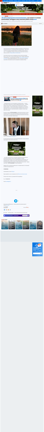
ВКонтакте (19, 174)
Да (16, 5)
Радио (33, 2)
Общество (19, 0)
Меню (1, 1)
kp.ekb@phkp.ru (8, 181)
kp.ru (28, 207)
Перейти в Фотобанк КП (12, 136)
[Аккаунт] (43, 1)
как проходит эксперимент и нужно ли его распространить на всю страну (19, 99)
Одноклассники (24, 174)
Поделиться (40, 23)
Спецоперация (11, 0)
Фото (4, 0)
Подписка (40, 2)
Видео (7, 0)
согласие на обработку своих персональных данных (36, 255)
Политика (15, 0)
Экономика (23, 0)
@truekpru (7, 205)
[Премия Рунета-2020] (11, 3)
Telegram (13, 171)
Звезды (29, 0)
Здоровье (32, 0)
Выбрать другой (19, 5)
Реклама (36, 2)
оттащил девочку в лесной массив (15, 52)
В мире (27, 0)
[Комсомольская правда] (5, 2)
